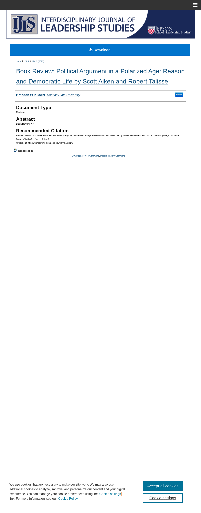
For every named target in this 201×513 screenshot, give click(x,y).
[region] (100, 491)
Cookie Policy (68, 498)
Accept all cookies (162, 486)
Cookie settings (110, 494)
